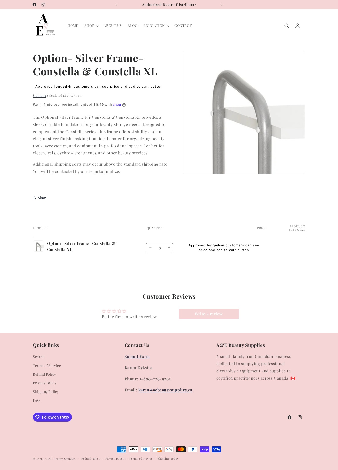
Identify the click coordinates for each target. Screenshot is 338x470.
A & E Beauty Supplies (60, 459)
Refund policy (90, 458)
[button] (91, 25)
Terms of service (141, 458)
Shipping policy (168, 458)
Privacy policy (114, 458)
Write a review (209, 313)
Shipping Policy (46, 391)
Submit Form (137, 356)
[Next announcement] (221, 4)
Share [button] (43, 197)
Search (39, 356)
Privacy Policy (44, 383)
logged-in (63, 86)
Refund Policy (44, 374)
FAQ (36, 400)
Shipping (39, 95)
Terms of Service (47, 365)
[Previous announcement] (116, 4)
